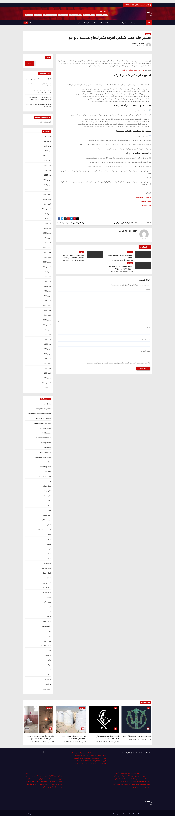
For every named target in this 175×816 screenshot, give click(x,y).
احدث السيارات (46, 520)
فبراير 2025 (47, 185)
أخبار (49, 481)
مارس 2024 (47, 233)
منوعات (48, 674)
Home (35, 814)
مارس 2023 (47, 291)
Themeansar (148, 814)
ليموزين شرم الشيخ (62, 14)
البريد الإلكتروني (145, 339)
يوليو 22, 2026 (145, 739)
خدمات (49, 616)
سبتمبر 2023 (47, 262)
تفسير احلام (123, 23)
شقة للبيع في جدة (42, 781)
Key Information (45, 428)
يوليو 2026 (48, 136)
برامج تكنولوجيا (46, 588)
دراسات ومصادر (46, 626)
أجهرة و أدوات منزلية (45, 476)
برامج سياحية (47, 592)
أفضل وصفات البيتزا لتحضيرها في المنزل (38, 79)
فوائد (143, 23)
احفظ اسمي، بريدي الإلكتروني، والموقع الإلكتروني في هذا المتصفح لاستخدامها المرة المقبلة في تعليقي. (117, 363)
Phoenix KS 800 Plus (84, 761)
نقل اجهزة (48, 684)
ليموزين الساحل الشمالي (89, 14)
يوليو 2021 (48, 388)
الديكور (49, 544)
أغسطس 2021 (46, 383)
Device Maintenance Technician (39, 414)
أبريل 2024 (47, 228)
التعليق (147, 289)
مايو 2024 (48, 223)
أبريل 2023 (47, 286)
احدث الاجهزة (47, 515)
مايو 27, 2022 (129, 271)
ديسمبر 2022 (47, 305)
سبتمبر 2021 (47, 378)
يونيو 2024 (48, 218)
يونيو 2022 (48, 334)
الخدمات (48, 539)
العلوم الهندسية (46, 568)
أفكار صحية (47, 496)
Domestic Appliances (43, 418)
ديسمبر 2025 (47, 156)
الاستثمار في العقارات (44, 530)
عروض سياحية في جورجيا (82, 763)
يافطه (148, 12)
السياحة (48, 554)
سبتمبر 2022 (47, 320)
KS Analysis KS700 (56, 784)
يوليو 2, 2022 (129, 260)
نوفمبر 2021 (47, 368)
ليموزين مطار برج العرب (102, 14)
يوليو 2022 (48, 330)
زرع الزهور (48, 641)
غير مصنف (48, 655)
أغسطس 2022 (46, 325)
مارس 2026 (47, 141)
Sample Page (28, 814)
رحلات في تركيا (96, 755)
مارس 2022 (47, 349)
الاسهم (49, 534)
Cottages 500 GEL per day (130, 773)
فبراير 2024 (47, 238)
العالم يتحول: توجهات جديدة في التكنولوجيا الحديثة (38, 85)
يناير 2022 (48, 359)
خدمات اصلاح (47, 621)
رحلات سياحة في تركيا (44, 779)
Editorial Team (139, 43)
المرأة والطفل (47, 573)
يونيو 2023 (48, 276)
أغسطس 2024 (46, 209)
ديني (50, 631)
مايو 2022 (48, 339)
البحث (48, 57)
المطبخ (49, 578)
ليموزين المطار (38, 14)
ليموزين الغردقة (29, 14)
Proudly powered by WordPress (123, 814)
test (49, 462)
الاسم (148, 327)
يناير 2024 (48, 243)
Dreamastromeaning (143, 197)
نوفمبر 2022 (47, 310)
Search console (45, 452)
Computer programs (43, 409)
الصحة (49, 559)
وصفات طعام (47, 689)
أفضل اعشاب (134, 23)
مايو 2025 (48, 170)
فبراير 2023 (47, 296)
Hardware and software (42, 423)
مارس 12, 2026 (79, 742)
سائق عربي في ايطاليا (134, 776)
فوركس (48, 665)
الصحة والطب (47, 563)
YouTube (48, 472)
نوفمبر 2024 (47, 199)
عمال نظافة (94, 763)
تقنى (114, 23)
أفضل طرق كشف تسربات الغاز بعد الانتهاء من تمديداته (38, 105)
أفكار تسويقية (47, 491)
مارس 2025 (47, 180)
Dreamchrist (146, 206)
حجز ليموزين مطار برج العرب (50, 14)
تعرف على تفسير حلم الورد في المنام (133, 70)
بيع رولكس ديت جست (123, 784)
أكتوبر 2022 (47, 315)
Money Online (46, 443)
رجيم (49, 636)
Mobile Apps (46, 433)
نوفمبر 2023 (47, 252)
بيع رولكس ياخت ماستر (138, 784)
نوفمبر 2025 (47, 160)
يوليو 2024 (47, 214)
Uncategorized (45, 467)
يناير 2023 (48, 301)
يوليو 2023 (48, 272)
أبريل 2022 (47, 344)
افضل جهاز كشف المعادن (135, 779)
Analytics (87, 23)
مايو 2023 (48, 281)
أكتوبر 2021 (47, 373)
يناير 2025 (48, 189)
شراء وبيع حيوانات (45, 645)
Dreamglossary (145, 201)
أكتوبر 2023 (47, 257)
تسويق (49, 597)
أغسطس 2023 (46, 267)
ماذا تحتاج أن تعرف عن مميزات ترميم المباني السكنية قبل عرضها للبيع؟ (39, 98)
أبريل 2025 (47, 175)
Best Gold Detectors (91, 758)
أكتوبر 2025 (47, 165)
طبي (79, 23)
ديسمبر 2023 (47, 247)
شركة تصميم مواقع (85, 753)
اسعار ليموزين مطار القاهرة (75, 14)
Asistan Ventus (138, 781)
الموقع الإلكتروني (145, 351)
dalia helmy (133, 739)
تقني (49, 612)
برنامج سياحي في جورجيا (138, 787)
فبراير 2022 (47, 354)
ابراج (49, 501)
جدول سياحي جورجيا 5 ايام (50, 787)
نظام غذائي (47, 679)
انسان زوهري (47, 583)
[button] (30, 23)
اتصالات (49, 505)
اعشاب (49, 525)
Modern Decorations (43, 438)
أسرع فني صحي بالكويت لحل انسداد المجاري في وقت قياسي (40, 92)
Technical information (101, 23)
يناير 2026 (48, 151)
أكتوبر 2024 (47, 204)
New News (47, 447)
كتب (50, 670)
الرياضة (49, 549)
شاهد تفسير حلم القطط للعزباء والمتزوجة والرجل (132, 222)
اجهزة (49, 510)
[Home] (149, 22)
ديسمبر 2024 (47, 194)
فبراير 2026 (47, 146)
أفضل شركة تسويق (37, 776)
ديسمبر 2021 (47, 363)
